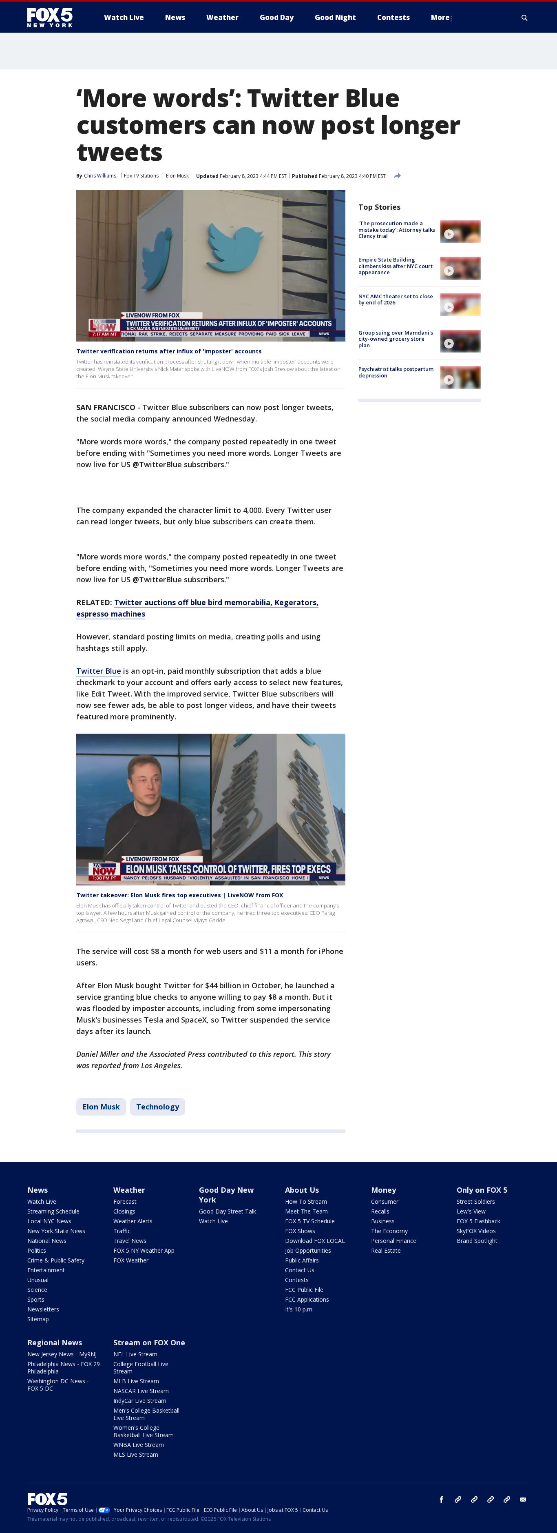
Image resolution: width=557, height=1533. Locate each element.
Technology (157, 1106)
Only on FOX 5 (482, 1190)
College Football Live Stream (140, 1367)
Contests (297, 1280)
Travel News (129, 1241)
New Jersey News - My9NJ (62, 1354)
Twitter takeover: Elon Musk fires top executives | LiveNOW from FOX (179, 895)
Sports (35, 1299)
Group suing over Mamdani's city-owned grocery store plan (395, 339)
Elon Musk (177, 175)
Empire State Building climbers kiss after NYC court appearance (395, 266)
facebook (441, 1499)
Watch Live (41, 1201)
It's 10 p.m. (299, 1309)
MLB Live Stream (136, 1381)
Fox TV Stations (141, 175)
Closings (124, 1211)
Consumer (384, 1201)
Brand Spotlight (477, 1241)
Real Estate (386, 1250)
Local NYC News (49, 1221)
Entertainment (46, 1270)
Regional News (54, 1342)
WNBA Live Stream (138, 1445)
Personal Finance (393, 1241)
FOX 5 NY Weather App (144, 1250)
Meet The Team (306, 1211)
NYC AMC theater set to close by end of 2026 (395, 299)
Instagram (457, 1499)
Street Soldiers (476, 1201)
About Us (302, 1190)
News (37, 1190)
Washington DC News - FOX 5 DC (58, 1384)
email (523, 1499)
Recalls (380, 1211)
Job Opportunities (308, 1250)
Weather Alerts (133, 1221)
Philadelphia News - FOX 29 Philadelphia (63, 1367)
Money (383, 1190)
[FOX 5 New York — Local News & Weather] (54, 17)
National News (46, 1241)
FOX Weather (130, 1260)
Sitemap (38, 1319)
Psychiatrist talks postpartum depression (395, 372)
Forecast (125, 1201)
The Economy (389, 1231)
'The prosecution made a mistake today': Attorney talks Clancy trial (396, 230)
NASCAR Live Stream (141, 1391)
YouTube (490, 1499)
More (440, 17)
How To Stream (306, 1201)
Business (383, 1221)
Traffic (121, 1231)
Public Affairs (302, 1260)
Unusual (38, 1280)
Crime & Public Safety (55, 1260)
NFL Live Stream (135, 1354)
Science (37, 1289)
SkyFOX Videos (476, 1231)
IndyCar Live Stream (139, 1400)
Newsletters (43, 1309)
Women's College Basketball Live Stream (143, 1431)
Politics (36, 1250)
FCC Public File (304, 1289)
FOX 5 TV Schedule (310, 1221)
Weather (129, 1190)
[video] (460, 231)
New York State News (56, 1231)
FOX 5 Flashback (478, 1221)
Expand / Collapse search (525, 17)
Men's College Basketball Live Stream (146, 1414)
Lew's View (471, 1211)
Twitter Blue (98, 671)
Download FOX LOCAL (315, 1241)
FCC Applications (307, 1299)
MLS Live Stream (135, 1454)
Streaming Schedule (53, 1211)
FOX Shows (300, 1231)
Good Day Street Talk (227, 1211)
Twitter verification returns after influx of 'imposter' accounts (169, 351)
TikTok (474, 1499)
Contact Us (299, 1270)
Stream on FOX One (149, 1342)
